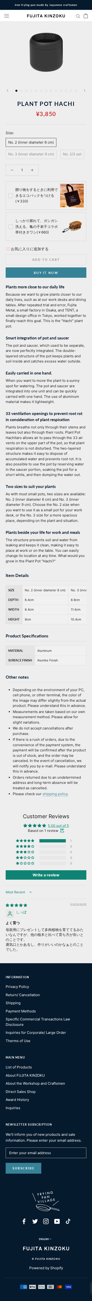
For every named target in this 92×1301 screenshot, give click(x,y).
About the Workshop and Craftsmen (35, 1083)
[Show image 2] (21, 91)
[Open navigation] (6, 16)
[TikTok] (68, 1221)
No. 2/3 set (72, 154)
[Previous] (7, 90)
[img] (16, 905)
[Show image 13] (76, 91)
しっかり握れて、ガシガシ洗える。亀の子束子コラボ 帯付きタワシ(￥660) (36, 226)
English (44, 1239)
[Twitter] (35, 1221)
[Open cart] (86, 15)
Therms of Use (18, 1041)
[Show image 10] (61, 91)
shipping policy (54, 794)
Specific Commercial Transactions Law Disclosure (38, 1022)
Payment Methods (21, 1011)
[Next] (84, 90)
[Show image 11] (66, 91)
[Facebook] (24, 1221)
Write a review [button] (46, 875)
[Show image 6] (41, 91)
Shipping (13, 1003)
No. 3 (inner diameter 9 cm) (31, 154)
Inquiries (13, 1108)
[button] (25, 840)
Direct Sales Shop (21, 1091)
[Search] (78, 16)
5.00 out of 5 (58, 825)
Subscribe (23, 1168)
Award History (17, 1099)
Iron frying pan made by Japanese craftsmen (46, 4)
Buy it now (46, 273)
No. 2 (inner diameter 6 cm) (31, 142)
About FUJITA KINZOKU (25, 1075)
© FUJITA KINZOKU (46, 1258)
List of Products (19, 1067)
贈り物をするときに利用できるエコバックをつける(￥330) (36, 195)
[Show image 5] (36, 91)
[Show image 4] (31, 91)
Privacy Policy (17, 986)
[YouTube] (57, 1221)
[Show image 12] (71, 91)
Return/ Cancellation (23, 995)
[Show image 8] (51, 91)
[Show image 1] (16, 91)
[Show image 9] (56, 91)
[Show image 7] (46, 91)
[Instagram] (46, 1221)
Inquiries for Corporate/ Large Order (36, 1032)
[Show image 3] (26, 91)
